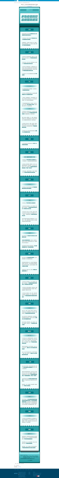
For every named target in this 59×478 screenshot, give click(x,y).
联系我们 (29, 469)
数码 (28, 0)
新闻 (17, 0)
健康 (30, 0)
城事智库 (37, 0)
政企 (34, 0)
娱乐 (19, 0)
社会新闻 (19, 2)
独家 (22, 0)
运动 (20, 0)
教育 (23, 0)
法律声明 (31, 469)
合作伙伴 (23, 469)
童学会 (25, 0)
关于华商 (15, 469)
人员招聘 (26, 469)
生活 (31, 0)
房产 (33, 0)
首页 (14, 2)
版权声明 (36, 5)
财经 (27, 0)
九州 (17, 2)
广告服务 (21, 469)
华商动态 (18, 469)
